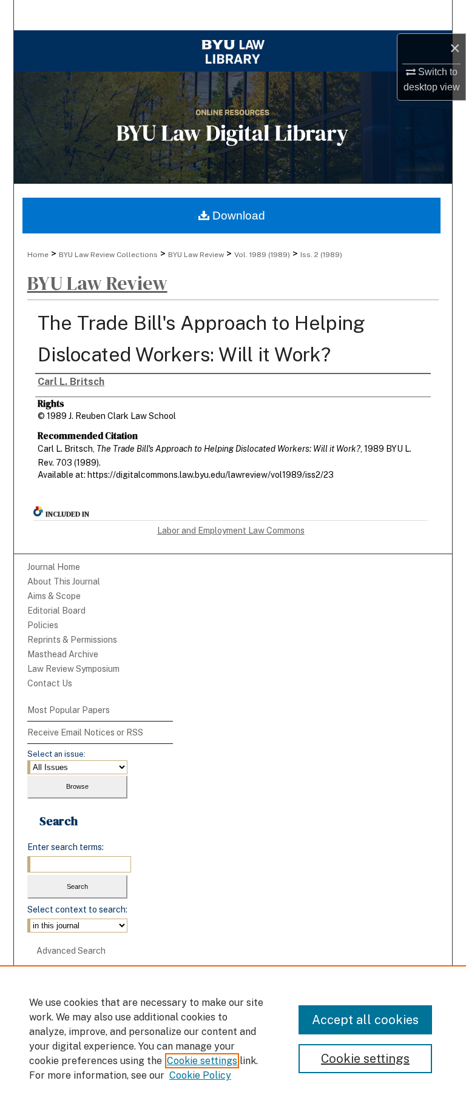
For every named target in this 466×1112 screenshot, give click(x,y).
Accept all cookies (365, 1020)
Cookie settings (202, 1061)
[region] (233, 1038)
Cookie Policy (200, 1075)
